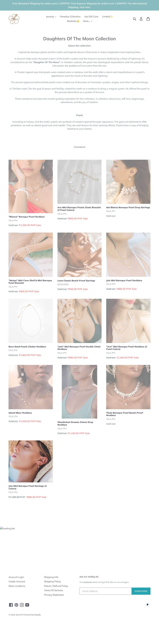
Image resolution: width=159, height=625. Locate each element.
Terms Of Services (53, 590)
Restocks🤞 (73, 21)
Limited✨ (107, 16)
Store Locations (17, 585)
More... (87, 21)
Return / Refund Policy (56, 585)
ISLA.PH (19, 615)
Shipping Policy (52, 581)
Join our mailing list (89, 576)
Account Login (16, 577)
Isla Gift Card (91, 16)
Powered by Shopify (32, 615)
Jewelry (50, 16)
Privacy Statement (54, 594)
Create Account (17, 581)
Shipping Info (51, 577)
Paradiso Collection (70, 16)
